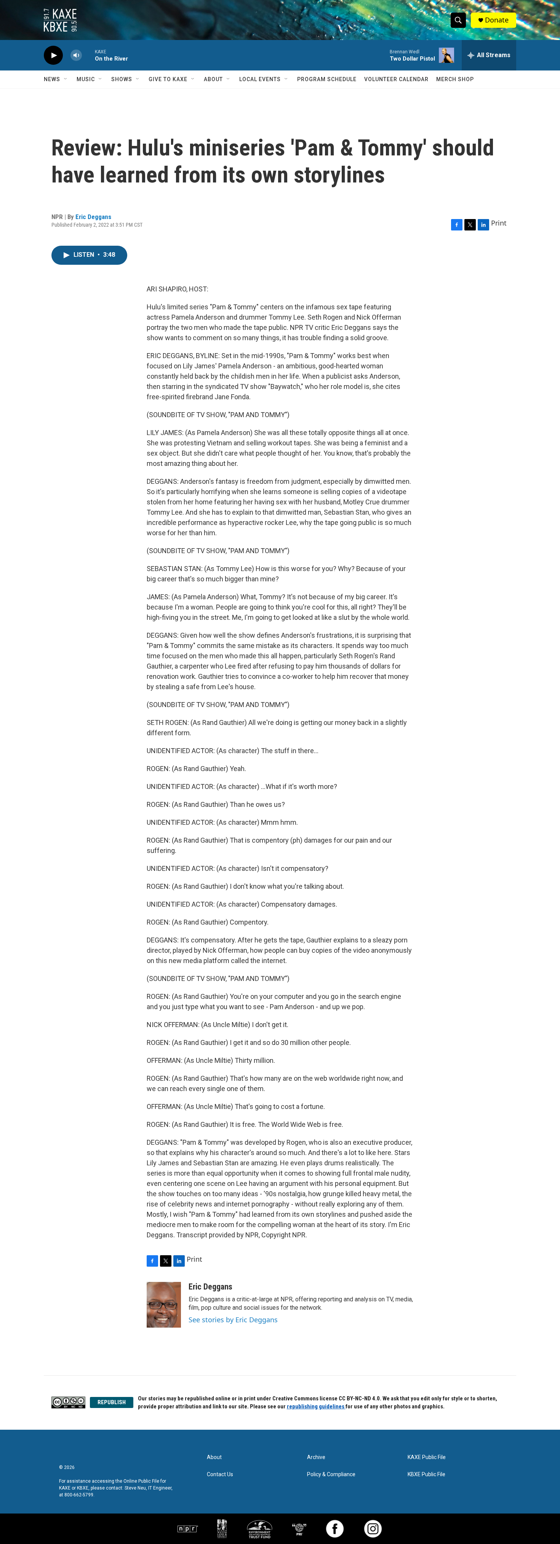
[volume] (76, 55)
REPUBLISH (112, 1402)
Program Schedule (327, 79)
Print (499, 222)
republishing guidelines (316, 1406)
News (52, 79)
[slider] (88, 55)
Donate (497, 20)
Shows (121, 79)
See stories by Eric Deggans (233, 1319)
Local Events (260, 79)
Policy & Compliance (331, 1474)
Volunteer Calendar (396, 79)
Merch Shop (455, 79)
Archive (316, 1457)
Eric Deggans (93, 217)
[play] (53, 55)
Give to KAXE (168, 79)
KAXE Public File (427, 1457)
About (213, 79)
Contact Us (220, 1474)
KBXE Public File (426, 1474)
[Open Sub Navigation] (66, 79)
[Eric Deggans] (164, 1305)
